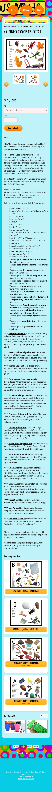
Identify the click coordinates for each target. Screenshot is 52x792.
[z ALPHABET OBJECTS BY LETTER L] (19, 79)
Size (6, 106)
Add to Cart (13, 128)
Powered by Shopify (26, 779)
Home (6, 26)
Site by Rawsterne (26, 776)
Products (14, 26)
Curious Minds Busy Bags (29, 772)
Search (20, 753)
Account (26, 10)
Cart (39, 10)
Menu (13, 10)
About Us (30, 753)
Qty (5, 116)
